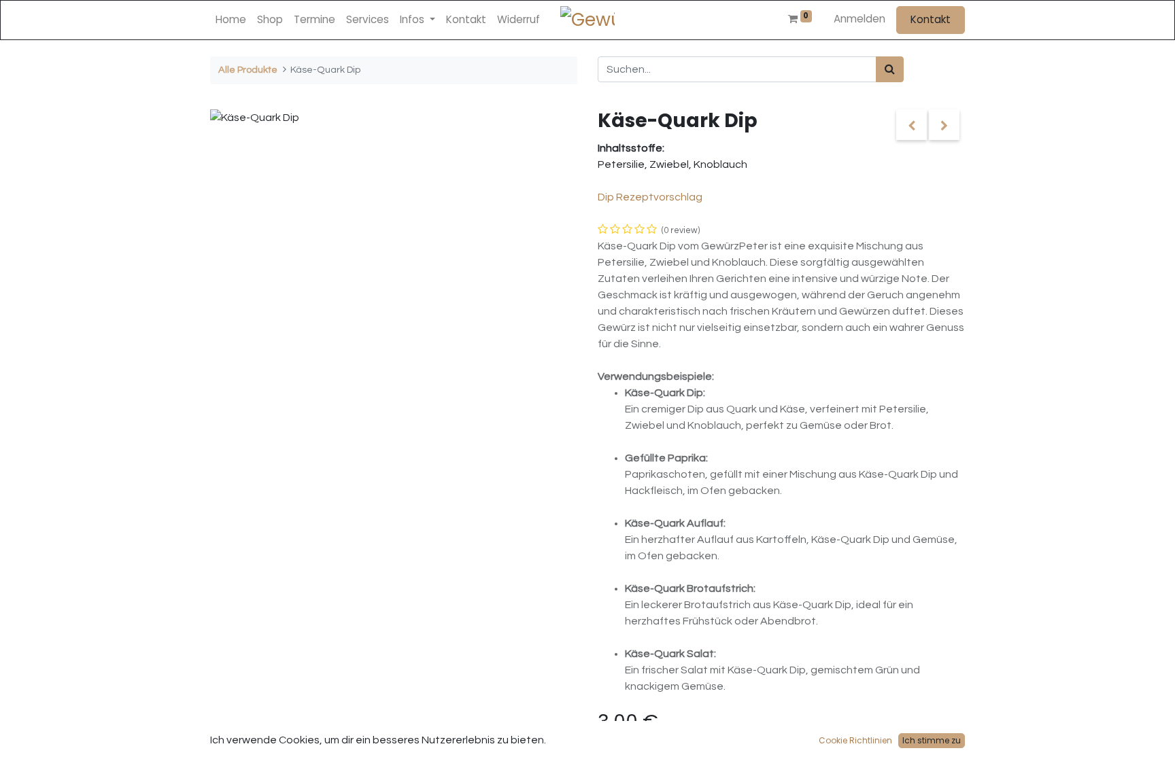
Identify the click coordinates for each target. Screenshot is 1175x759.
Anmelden (859, 19)
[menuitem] (231, 20)
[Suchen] (890, 69)
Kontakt (930, 19)
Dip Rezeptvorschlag (650, 197)
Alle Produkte (247, 70)
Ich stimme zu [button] (931, 740)
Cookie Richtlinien (855, 740)
